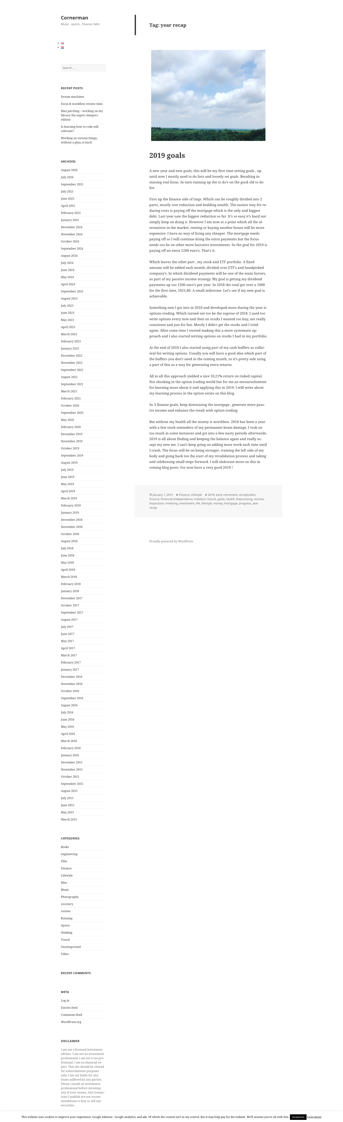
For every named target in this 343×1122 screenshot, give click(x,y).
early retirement (227, 495)
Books (65, 847)
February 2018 (71, 584)
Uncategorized (71, 947)
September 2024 (72, 248)
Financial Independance (177, 499)
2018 (211, 495)
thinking (66, 932)
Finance (66, 868)
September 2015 (72, 784)
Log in (65, 1000)
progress (245, 503)
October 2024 (70, 241)
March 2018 (69, 577)
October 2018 (70, 534)
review (66, 911)
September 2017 (72, 612)
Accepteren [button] (298, 1117)
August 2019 (69, 463)
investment (187, 503)
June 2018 (67, 555)
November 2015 (72, 769)
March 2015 (69, 819)
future (211, 499)
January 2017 (70, 670)
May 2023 (67, 320)
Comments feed (71, 1015)
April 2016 (68, 734)
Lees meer (314, 1117)
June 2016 (67, 719)
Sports (65, 925)
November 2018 (72, 527)
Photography (70, 897)
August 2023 (69, 298)
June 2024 (67, 270)
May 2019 (67, 484)
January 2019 (70, 513)
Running (67, 918)
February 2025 (71, 213)
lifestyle (207, 503)
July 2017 (67, 627)
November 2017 (72, 598)
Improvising (244, 499)
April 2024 (68, 284)
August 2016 (69, 705)
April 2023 (68, 327)
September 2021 (72, 384)
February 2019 (71, 505)
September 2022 (72, 370)
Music (65, 890)
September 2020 (72, 413)
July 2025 (67, 191)
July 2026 (67, 177)
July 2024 (67, 263)
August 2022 (69, 377)
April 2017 (68, 648)
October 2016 (70, 691)
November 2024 (72, 234)
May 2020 (67, 420)
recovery (67, 904)
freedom (200, 499)
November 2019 (72, 441)
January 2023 (70, 348)
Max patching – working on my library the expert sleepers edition (82, 115)
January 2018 (70, 591)
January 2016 (70, 755)
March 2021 (69, 391)
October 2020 (70, 405)
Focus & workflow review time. (82, 104)
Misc (64, 883)
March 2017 (69, 655)
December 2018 (71, 520)
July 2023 (67, 306)
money (217, 503)
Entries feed (69, 1008)
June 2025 (67, 199)
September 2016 (72, 698)
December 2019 (71, 434)
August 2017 (69, 620)
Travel (65, 940)
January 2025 (70, 220)
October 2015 (70, 777)
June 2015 (67, 805)
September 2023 (72, 291)
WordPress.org (71, 1022)
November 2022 (72, 363)
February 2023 (71, 341)
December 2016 (71, 677)
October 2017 (70, 605)
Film (64, 861)
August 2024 (69, 256)
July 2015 (67, 798)
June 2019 (67, 477)
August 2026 (69, 170)
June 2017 (67, 634)
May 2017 (67, 641)
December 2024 (71, 227)
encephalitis (247, 495)
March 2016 (69, 741)
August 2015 (69, 791)
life (198, 503)
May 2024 (67, 277)
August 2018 (69, 541)
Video (65, 954)
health (230, 499)
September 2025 (72, 184)
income (259, 499)
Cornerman (74, 17)
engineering (69, 854)
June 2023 (67, 313)
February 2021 (71, 398)
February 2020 (71, 427)
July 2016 (67, 712)
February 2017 (71, 662)
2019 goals (167, 155)
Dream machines (72, 97)
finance (154, 499)
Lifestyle (67, 875)
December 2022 (71, 356)
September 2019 (72, 455)
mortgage (230, 503)
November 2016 (72, 684)
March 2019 (69, 498)
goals (221, 499)
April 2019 (68, 491)
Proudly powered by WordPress (171, 541)
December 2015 (71, 762)
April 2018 (68, 570)
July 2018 (67, 548)
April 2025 (68, 206)
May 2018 (67, 562)
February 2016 (71, 748)
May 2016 (67, 727)
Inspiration (156, 503)
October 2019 (70, 448)
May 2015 (67, 812)
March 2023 (69, 334)
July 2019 (67, 470)
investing (172, 503)
